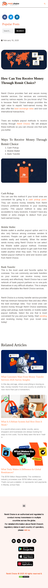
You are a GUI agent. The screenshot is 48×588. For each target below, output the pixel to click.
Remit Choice (23, 124)
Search (20, 31)
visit (25, 530)
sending (43, 316)
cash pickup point (37, 199)
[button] (45, 4)
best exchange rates (24, 108)
